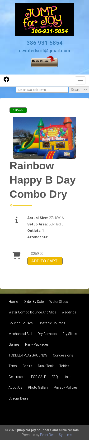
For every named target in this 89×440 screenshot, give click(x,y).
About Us (15, 387)
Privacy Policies (66, 387)
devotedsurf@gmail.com (44, 50)
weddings (69, 312)
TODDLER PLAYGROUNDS (28, 355)
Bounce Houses (21, 323)
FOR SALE (38, 377)
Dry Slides (69, 334)
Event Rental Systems (56, 435)
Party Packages (37, 344)
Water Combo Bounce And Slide (32, 312)
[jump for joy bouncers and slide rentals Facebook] (6, 81)
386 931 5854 (45, 43)
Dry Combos (47, 334)
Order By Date (33, 302)
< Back (18, 110)
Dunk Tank (46, 366)
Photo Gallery (38, 387)
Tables (64, 366)
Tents (13, 366)
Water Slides (58, 302)
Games (14, 344)
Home (13, 302)
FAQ (55, 377)
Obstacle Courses (51, 323)
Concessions (63, 355)
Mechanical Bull (20, 334)
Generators (17, 377)
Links (67, 377)
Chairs (27, 366)
